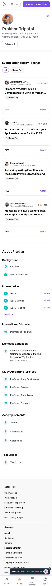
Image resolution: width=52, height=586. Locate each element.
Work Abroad (10, 498)
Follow (47, 293)
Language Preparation (14, 503)
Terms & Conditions (13, 553)
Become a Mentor (12, 548)
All (6, 70)
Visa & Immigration (12, 512)
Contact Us (9, 538)
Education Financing (13, 507)
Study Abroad (10, 493)
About (7, 533)
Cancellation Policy (13, 558)
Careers (8, 543)
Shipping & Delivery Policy (16, 562)
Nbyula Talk (17, 70)
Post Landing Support (14, 517)
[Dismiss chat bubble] (49, 567)
